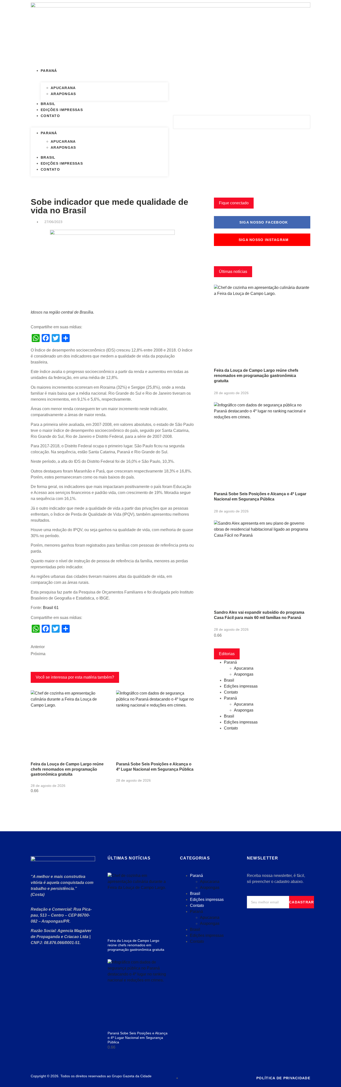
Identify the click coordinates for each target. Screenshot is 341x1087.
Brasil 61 (51, 607)
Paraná (49, 71)
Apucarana (63, 88)
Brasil (48, 104)
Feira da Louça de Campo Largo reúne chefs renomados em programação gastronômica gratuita (67, 769)
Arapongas (63, 94)
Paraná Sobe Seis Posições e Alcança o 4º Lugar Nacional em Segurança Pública (138, 1037)
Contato (50, 116)
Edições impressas (62, 110)
